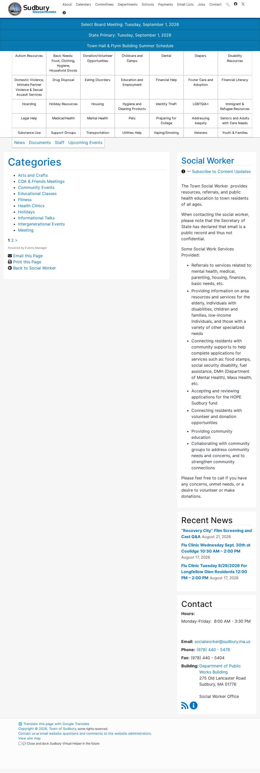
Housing (97, 104)
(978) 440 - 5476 (213, 649)
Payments (165, 4)
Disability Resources (235, 58)
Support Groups (63, 133)
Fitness (24, 199)
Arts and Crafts (33, 175)
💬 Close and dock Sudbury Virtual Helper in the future (61, 743)
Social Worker (207, 161)
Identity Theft (166, 104)
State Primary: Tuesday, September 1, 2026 (130, 35)
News (19, 142)
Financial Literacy (235, 80)
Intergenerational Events (41, 224)
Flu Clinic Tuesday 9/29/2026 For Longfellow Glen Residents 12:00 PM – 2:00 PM (214, 571)
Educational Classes (37, 193)
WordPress (194, 724)
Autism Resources (29, 56)
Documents (40, 142)
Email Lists (185, 4)
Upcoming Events (85, 142)
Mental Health (97, 118)
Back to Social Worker (34, 267)
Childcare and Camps (132, 58)
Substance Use (29, 133)
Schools (148, 4)
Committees (104, 4)
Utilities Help (132, 133)
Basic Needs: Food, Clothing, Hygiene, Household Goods (63, 63)
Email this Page (28, 255)
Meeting (26, 230)
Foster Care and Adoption (200, 82)
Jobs (201, 4)
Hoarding (29, 104)
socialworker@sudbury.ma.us (222, 641)
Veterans (200, 133)
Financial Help (166, 80)
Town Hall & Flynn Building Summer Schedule (130, 45)
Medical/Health (63, 118)
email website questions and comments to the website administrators (95, 733)
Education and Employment (132, 82)
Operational (203, 748)
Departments (128, 4)
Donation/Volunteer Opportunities (97, 58)
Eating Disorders (97, 80)
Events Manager (36, 248)
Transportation (97, 133)
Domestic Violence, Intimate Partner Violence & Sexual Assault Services (29, 87)
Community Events (36, 187)
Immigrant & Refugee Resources (235, 106)
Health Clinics (31, 205)
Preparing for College (166, 120)
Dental (166, 56)
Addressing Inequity (200, 120)
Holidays (26, 211)
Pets (132, 118)
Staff (59, 142)
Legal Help (29, 118)
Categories (34, 162)
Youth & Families (235, 133)
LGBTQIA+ (201, 104)
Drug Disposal (63, 80)
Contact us (27, 733)
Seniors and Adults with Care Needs (234, 120)
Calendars (83, 4)
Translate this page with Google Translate (53, 724)
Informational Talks (36, 217)
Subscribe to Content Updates (221, 171)
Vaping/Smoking (166, 133)
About (67, 4)
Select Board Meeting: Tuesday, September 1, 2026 (130, 24)
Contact (215, 4)
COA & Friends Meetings (41, 181)
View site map (29, 738)
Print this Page (27, 261)
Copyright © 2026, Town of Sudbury (47, 729)
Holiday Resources (63, 104)
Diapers (200, 56)
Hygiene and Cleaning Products (132, 106)
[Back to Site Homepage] (32, 9)
